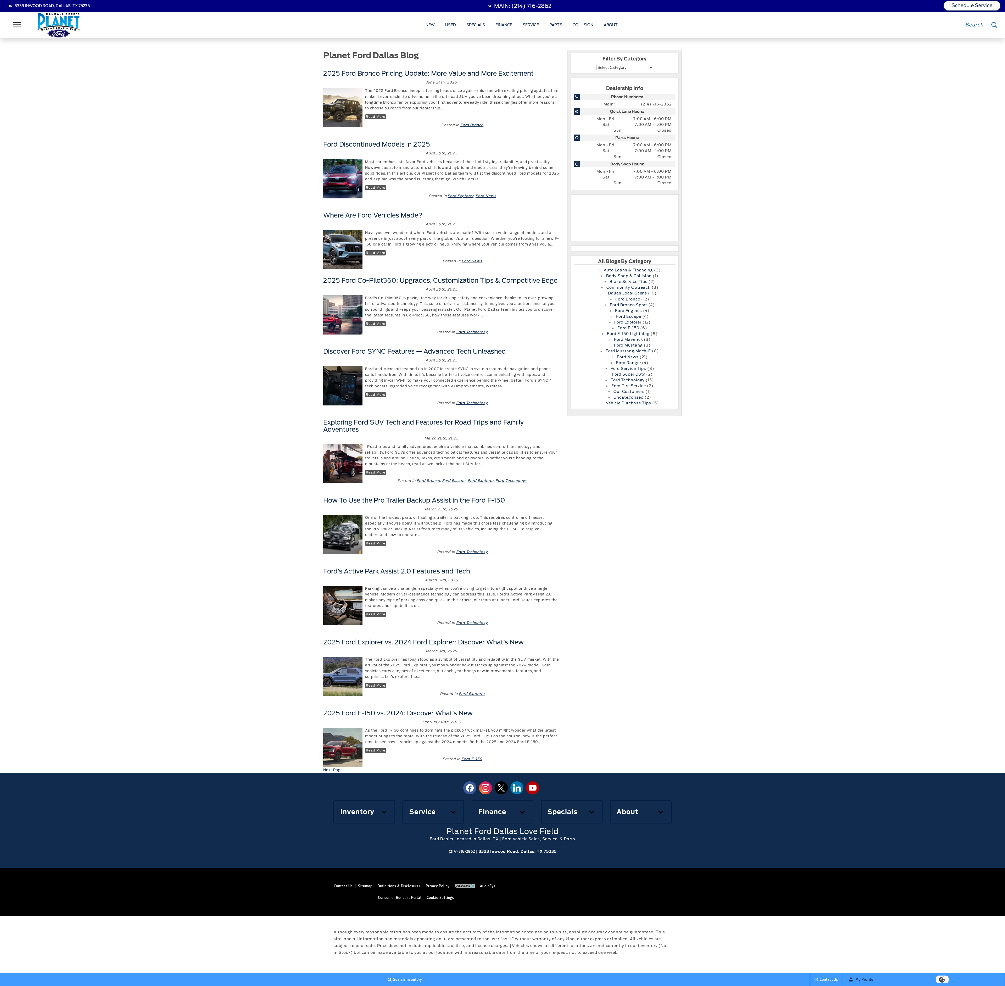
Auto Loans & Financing (628, 270)
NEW (430, 25)
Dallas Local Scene (627, 293)
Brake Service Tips (628, 282)
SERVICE (531, 25)
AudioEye (488, 886)
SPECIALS (475, 25)
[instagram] (485, 787)
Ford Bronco (472, 125)
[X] (501, 787)
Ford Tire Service (628, 386)
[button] (364, 812)
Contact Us (343, 886)
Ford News (486, 196)
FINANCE (503, 25)
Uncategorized (628, 397)
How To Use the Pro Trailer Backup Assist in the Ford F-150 (414, 500)
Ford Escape (454, 481)
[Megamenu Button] (17, 25)
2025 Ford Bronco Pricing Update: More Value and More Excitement (428, 73)
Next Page (333, 770)
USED (450, 25)
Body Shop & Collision (629, 276)
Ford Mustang (628, 345)
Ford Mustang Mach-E (628, 351)
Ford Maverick (628, 339)
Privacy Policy (437, 886)
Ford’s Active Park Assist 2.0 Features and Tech (396, 571)
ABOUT (611, 25)
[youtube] (532, 787)
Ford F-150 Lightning (628, 334)
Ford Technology (472, 332)
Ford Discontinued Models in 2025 (377, 144)
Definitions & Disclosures (399, 886)
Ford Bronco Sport (628, 305)
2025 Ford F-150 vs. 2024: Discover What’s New (398, 713)
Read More (375, 117)
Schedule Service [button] (972, 5)
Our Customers (628, 391)
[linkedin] (516, 787)
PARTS (555, 25)
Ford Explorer (460, 196)
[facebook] (469, 787)
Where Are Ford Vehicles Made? (372, 215)
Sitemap (365, 886)
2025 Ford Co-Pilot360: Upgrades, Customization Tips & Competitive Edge (440, 280)
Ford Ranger (628, 363)
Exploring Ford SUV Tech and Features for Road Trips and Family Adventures (423, 426)
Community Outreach (628, 287)
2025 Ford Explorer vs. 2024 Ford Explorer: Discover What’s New (423, 642)
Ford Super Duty (628, 374)
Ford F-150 (471, 759)
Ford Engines (628, 311)
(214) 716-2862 (656, 104)
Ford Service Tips (628, 368)
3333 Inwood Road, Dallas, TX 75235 (52, 6)
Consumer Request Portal (400, 897)
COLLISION (583, 25)
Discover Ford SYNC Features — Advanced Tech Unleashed (414, 351)
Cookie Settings (440, 897)
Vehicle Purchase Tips (628, 403)
